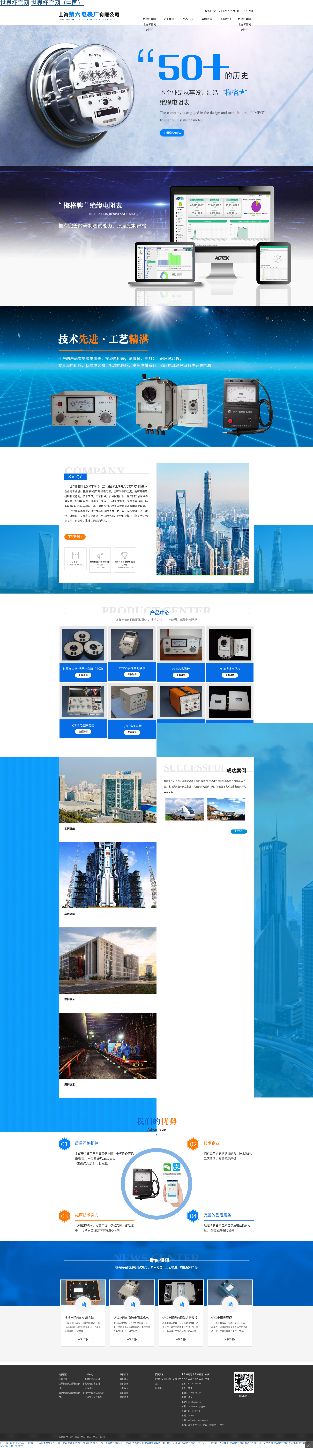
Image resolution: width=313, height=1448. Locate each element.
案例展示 (124, 1379)
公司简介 (63, 1379)
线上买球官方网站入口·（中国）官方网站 (121, 1443)
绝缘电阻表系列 (92, 1383)
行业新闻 (159, 1388)
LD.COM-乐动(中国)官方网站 (180, 1443)
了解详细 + (75, 536)
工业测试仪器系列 (93, 1397)
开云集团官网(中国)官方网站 (273, 1443)
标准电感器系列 (92, 1379)
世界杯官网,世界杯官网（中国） (72, 1385)
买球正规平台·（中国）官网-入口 (84, 1443)
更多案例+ (238, 831)
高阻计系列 (90, 1388)
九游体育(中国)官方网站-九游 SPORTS (239, 1443)
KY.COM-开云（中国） (207, 1443)
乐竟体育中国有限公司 (153, 1443)
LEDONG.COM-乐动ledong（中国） (18, 1443)
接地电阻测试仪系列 (94, 1393)
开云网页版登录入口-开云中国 (52, 1443)
